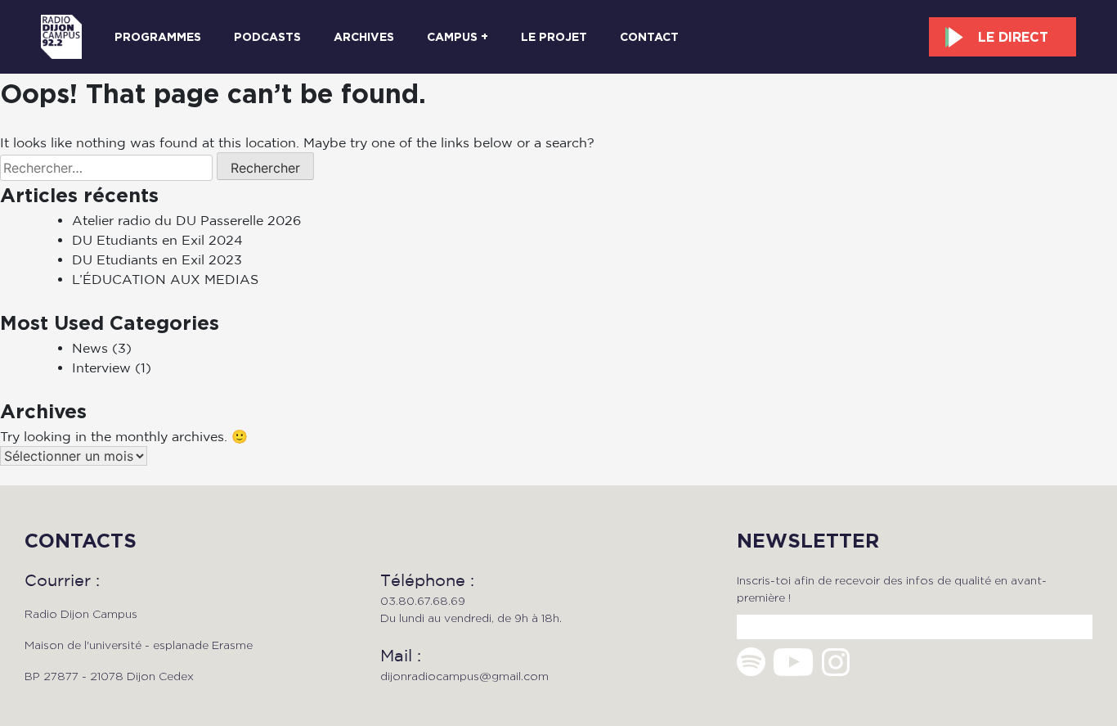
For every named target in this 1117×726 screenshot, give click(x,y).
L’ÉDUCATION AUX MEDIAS (165, 279)
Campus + (457, 36)
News (90, 347)
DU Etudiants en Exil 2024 (157, 239)
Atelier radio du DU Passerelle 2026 (186, 220)
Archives (364, 36)
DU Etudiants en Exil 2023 (157, 259)
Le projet (554, 36)
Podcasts (267, 36)
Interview (101, 367)
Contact (649, 36)
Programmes (157, 36)
